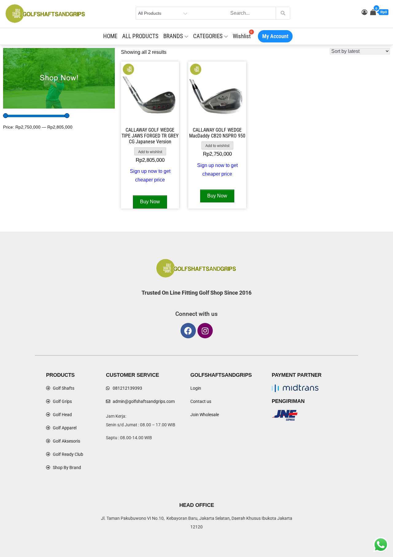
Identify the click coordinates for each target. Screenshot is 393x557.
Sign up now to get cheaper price (150, 175)
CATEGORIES (208, 36)
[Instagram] (205, 330)
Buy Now (150, 201)
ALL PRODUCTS (140, 36)
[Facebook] (188, 330)
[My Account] (364, 12)
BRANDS (173, 36)
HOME (110, 36)
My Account (275, 36)
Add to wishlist (150, 152)
